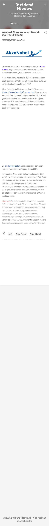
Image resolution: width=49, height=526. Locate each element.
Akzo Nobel (7, 201)
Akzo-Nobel (35, 234)
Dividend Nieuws (24, 6)
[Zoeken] (45, 5)
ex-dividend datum (13, 166)
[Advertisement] (24, 136)
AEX (10, 234)
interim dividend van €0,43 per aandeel (18, 92)
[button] (45, 33)
